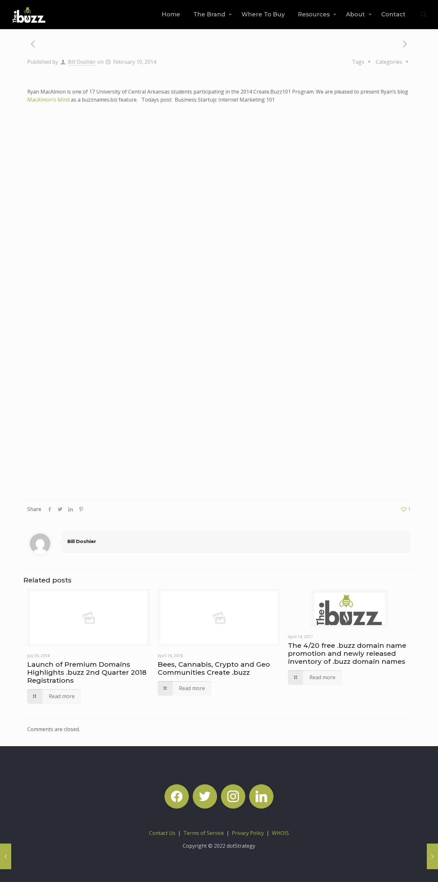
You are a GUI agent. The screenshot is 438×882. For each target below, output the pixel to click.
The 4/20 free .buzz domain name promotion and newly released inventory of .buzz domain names (347, 653)
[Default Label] (261, 795)
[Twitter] (205, 795)
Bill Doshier (82, 61)
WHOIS (280, 833)
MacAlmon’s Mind (48, 99)
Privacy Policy (248, 833)
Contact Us (162, 833)
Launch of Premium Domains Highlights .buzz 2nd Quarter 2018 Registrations (87, 672)
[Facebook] (176, 795)
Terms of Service (203, 833)
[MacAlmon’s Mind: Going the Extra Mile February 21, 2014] (432, 856)
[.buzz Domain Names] (29, 14)
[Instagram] (233, 795)
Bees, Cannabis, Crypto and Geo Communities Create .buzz (214, 668)
